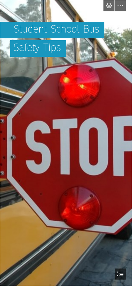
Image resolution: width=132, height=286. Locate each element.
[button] (109, 5)
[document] (66, 143)
